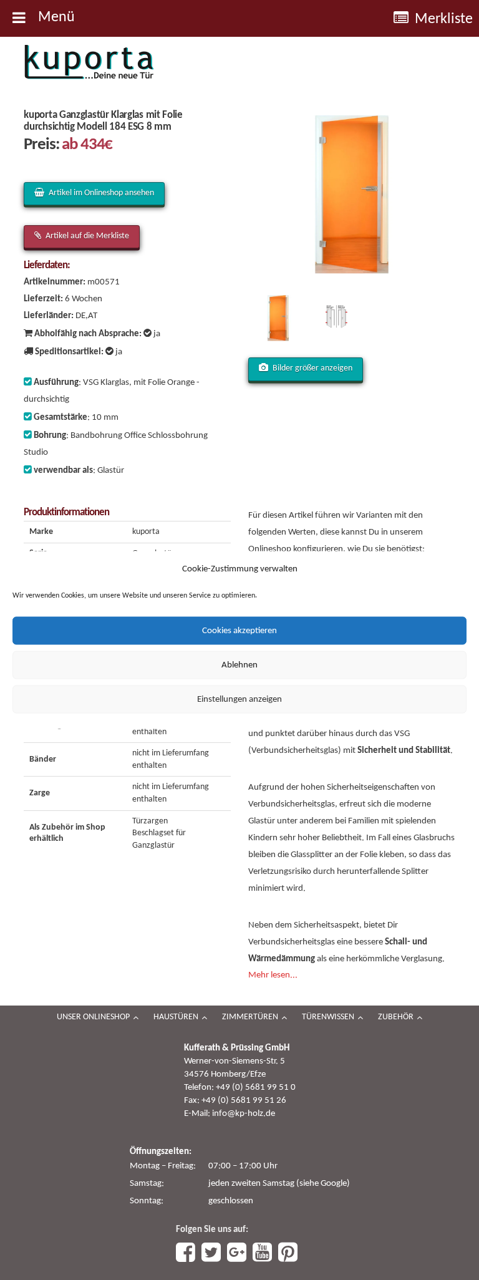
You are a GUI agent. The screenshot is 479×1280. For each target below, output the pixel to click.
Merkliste (444, 19)
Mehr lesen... (273, 975)
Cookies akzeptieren (239, 630)
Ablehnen (239, 664)
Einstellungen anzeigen (239, 699)
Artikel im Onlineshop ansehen (101, 193)
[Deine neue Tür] (89, 62)
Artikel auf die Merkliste (87, 236)
